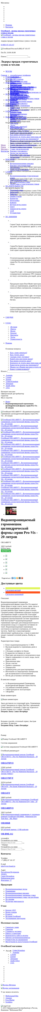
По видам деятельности (14, 901)
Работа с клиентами (13, 933)
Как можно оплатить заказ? (20, 135)
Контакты (9, 27)
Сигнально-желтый (13, 590)
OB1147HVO (7, 763)
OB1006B (5, 823)
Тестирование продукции (15, 918)
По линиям (9, 899)
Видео (12, 119)
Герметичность (16, 127)
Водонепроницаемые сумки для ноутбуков (22, 897)
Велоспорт (14, 192)
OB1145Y (5, 793)
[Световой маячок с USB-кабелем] (14, 829)
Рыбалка (13, 100)
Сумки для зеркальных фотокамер (23, 145)
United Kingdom (12, 382)
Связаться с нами (12, 927)
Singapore (9, 384)
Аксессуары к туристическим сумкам (24, 184)
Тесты (12, 125)
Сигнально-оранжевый (14, 594)
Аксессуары (14, 157)
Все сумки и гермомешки (20, 155)
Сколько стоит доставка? (19, 357)
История (13, 115)
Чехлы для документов (19, 153)
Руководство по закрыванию (16, 940)
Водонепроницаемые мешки (21, 147)
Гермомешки (10, 891)
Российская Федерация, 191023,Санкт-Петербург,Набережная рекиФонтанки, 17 (10, 876)
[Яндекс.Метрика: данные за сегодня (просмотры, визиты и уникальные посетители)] (8, 985)
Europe (8, 379)
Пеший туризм (16, 196)
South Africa (10, 386)
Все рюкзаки (15, 168)
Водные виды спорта (18, 205)
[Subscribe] (23, 843)
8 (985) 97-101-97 (7, 45)
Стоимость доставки (13, 931)
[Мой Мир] (20, 578)
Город (12, 207)
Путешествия (15, 213)
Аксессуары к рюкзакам (19, 170)
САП (12, 211)
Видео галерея (11, 912)
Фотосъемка (14, 200)
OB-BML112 (7, 834)
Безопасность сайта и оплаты (16, 935)
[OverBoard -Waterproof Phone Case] (11, 514)
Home (7, 402)
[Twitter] (15, 578)
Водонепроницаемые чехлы (16, 889)
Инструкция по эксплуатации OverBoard (21, 942)
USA (8, 388)
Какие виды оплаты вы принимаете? (24, 139)
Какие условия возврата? (19, 369)
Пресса (13, 117)
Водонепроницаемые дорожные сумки (20, 895)
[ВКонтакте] (12, 578)
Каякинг (13, 203)
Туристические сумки (18, 180)
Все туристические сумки (20, 182)
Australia (9, 375)
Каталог (13, 121)
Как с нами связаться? (18, 353)
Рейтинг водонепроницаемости (17, 938)
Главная (4, 75)
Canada (8, 377)
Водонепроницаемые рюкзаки (22, 164)
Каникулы (14, 102)
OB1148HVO (7, 808)
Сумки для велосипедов (19, 149)
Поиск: (3, 56)
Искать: (4, 371)
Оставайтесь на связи (9, 840)
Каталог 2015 (10, 910)
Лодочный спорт (16, 98)
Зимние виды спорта (18, 209)
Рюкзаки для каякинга (18, 151)
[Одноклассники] (17, 578)
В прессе (8, 914)
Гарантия (9, 929)
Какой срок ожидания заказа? (21, 359)
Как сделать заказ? (17, 355)
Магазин (4, 149)
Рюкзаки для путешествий (20, 166)
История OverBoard (13, 916)
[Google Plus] (22, 578)
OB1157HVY (7, 778)
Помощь (8, 25)
